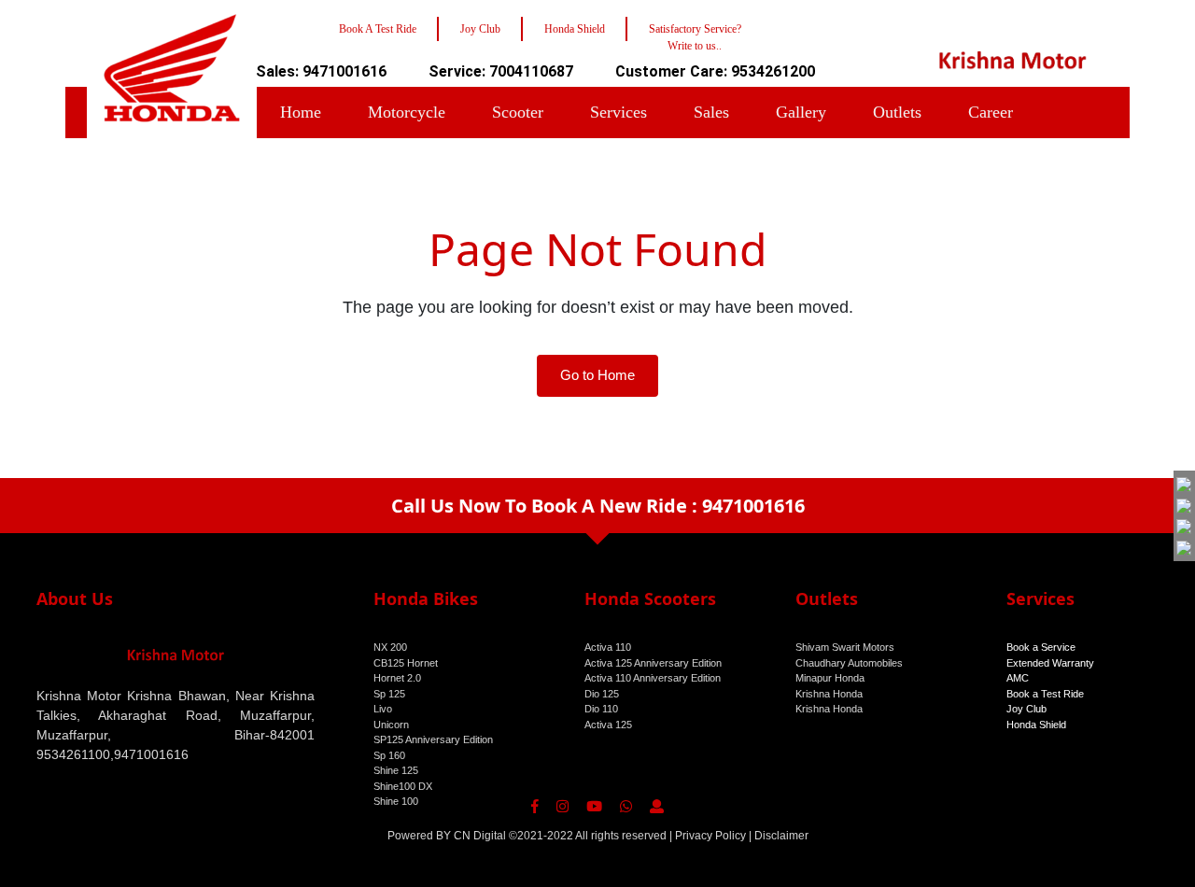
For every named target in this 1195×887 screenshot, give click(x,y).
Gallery (801, 112)
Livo (382, 708)
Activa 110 (607, 647)
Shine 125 (395, 770)
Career (990, 112)
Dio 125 (601, 693)
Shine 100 (395, 801)
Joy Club (1026, 708)
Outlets (897, 112)
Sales (711, 112)
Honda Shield (1036, 724)
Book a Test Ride (1045, 693)
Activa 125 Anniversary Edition (653, 663)
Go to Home (597, 375)
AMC (1017, 677)
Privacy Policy (710, 835)
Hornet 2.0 (397, 677)
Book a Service (1041, 647)
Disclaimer (781, 835)
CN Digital (480, 835)
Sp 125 (389, 693)
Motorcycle (406, 112)
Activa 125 (608, 724)
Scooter (517, 112)
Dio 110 (601, 708)
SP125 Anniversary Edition (433, 739)
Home (300, 112)
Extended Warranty (1050, 663)
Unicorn (391, 724)
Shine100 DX (402, 786)
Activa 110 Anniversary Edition (652, 677)
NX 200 (390, 647)
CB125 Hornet (405, 663)
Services (618, 112)
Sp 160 (389, 755)
